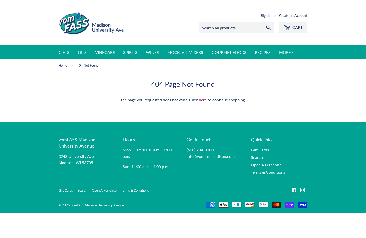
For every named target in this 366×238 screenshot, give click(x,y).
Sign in (266, 16)
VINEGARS (105, 52)
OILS (82, 52)
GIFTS (64, 52)
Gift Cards (260, 149)
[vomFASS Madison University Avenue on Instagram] (302, 190)
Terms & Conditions (268, 172)
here (203, 99)
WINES (152, 52)
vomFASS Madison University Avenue (97, 205)
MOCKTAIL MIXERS (185, 52)
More (285, 52)
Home (63, 65)
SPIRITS (130, 52)
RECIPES (263, 52)
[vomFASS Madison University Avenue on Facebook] (294, 190)
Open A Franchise (266, 164)
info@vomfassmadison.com (211, 156)
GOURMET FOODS (229, 52)
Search (257, 157)
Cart (297, 27)
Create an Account (293, 16)
